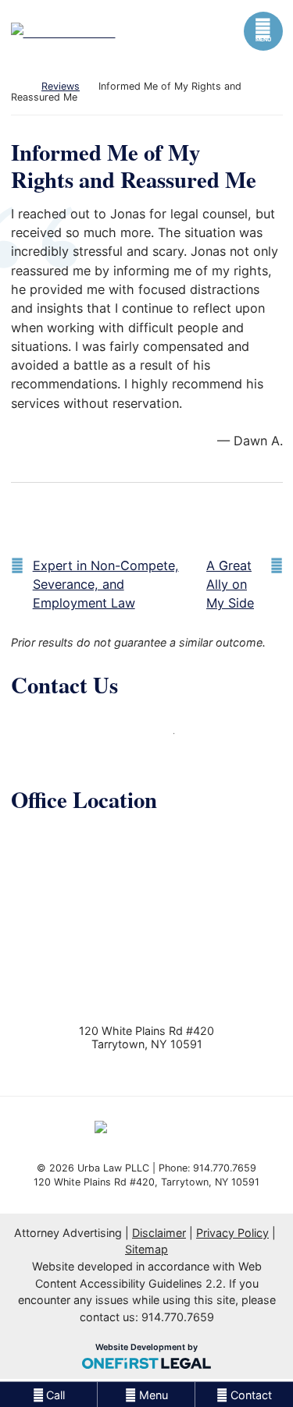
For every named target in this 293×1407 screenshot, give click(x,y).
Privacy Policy (232, 1232)
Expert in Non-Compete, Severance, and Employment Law (106, 584)
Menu (263, 39)
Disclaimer (159, 1232)
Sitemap (146, 1249)
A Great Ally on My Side (230, 584)
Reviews (60, 86)
